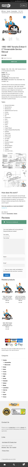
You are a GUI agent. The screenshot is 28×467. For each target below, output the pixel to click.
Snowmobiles (14, 11)
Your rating (6, 234)
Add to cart (14, 61)
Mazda (4, 385)
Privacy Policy (5, 450)
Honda (4, 378)
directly (22, 427)
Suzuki (4, 394)
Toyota (4, 371)
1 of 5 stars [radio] (3, 236)
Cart (21, 463)
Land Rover (5, 387)
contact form (12, 427)
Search (14, 464)
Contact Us (4, 208)
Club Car (5, 390)
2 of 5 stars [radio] (5, 236)
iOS (11, 447)
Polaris (4, 373)
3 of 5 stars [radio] (6, 236)
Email (5, 263)
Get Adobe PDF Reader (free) (9, 442)
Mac (8, 447)
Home (4, 11)
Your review (6, 238)
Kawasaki (5, 380)
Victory (4, 396)
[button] (24, 17)
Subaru (4, 383)
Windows (4, 447)
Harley (4, 369)
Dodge (4, 367)
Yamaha (8, 11)
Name (5, 256)
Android (14, 447)
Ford (4, 392)
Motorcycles (7, 364)
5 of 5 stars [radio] (9, 236)
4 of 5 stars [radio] (7, 236)
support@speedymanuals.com (20, 1)
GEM (4, 376)
